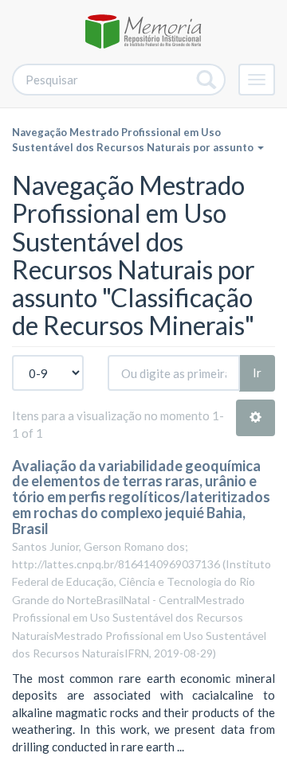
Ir (257, 372)
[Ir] (207, 80)
